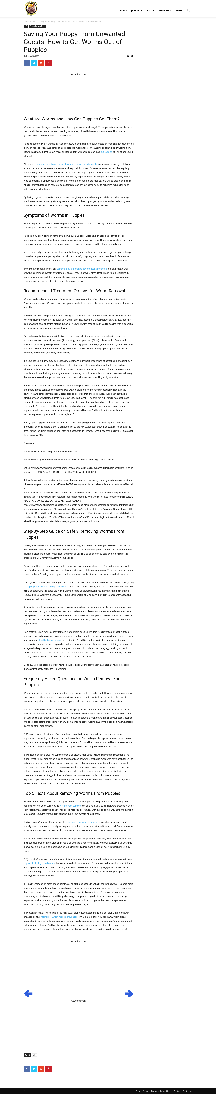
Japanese (136, 10)
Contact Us (187, 1091)
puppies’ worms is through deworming (48, 586)
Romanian (165, 10)
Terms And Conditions (161, 1091)
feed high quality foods (50, 640)
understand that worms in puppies (83, 822)
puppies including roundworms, (40, 863)
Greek (179, 10)
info (34, 21)
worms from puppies (70, 805)
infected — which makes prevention (58, 916)
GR (34, 1055)
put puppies (106, 152)
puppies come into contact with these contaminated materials (67, 164)
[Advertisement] (78, 92)
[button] (188, 10)
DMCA (177, 1091)
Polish (150, 10)
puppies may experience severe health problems (82, 268)
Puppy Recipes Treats (37, 26)
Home (123, 10)
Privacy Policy (142, 1091)
